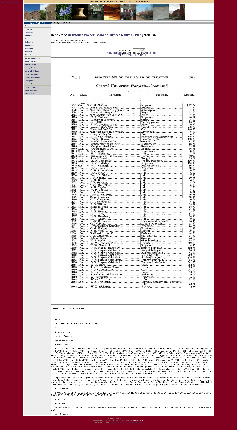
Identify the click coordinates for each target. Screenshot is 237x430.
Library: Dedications (33, 77)
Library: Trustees (31, 87)
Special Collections (32, 58)
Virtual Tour (29, 93)
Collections (29, 42)
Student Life (29, 45)
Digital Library (30, 64)
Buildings (28, 35)
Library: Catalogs (31, 74)
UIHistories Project (81, 35)
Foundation (29, 32)
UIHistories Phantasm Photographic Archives (126, 422)
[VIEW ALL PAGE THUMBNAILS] (132, 55)
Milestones (29, 48)
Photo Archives (31, 90)
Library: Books (30, 68)
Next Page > (152, 53)
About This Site (31, 61)
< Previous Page (113, 53)
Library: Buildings (32, 71)
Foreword (28, 29)
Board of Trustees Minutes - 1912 (118, 35)
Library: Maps (30, 81)
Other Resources (31, 55)
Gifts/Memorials (31, 39)
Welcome (28, 26)
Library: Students (31, 84)
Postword (28, 52)
